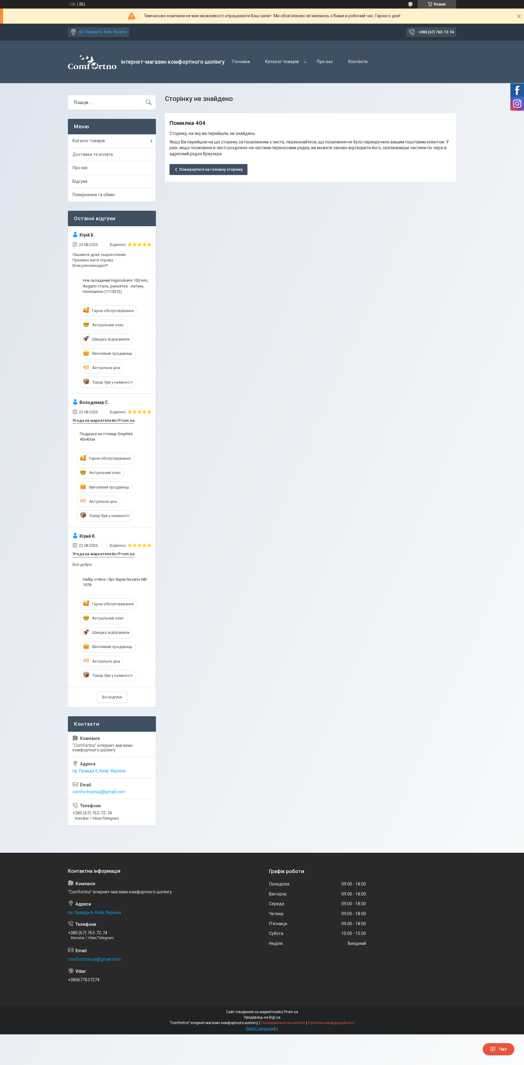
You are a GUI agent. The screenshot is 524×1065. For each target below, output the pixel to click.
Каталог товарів (282, 61)
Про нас (325, 61)
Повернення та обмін (93, 194)
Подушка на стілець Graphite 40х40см (106, 437)
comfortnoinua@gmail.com (98, 791)
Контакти (358, 61)
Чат (503, 1049)
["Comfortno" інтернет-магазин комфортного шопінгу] (92, 62)
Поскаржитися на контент (283, 1023)
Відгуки (79, 181)
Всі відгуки (112, 697)
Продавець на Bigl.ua (262, 1017)
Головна (241, 61)
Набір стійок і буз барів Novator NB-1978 (115, 582)
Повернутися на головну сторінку (211, 169)
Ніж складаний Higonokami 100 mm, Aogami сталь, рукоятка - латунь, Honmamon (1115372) (115, 286)
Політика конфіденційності (331, 1023)
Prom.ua (291, 1012)
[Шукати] (148, 102)
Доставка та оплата (92, 154)
